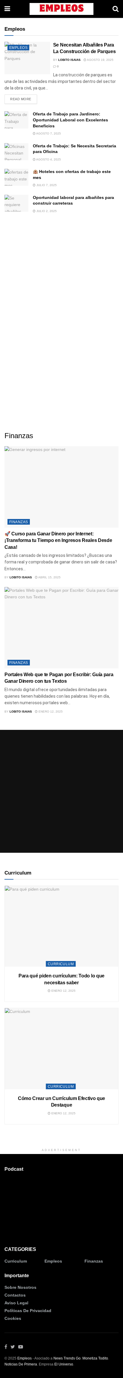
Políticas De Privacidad (27, 1310)
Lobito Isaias (69, 59)
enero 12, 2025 (50, 711)
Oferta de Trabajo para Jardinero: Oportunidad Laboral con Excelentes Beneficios (70, 120)
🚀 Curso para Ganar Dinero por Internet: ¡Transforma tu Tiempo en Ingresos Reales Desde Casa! (58, 540)
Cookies (12, 1318)
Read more (20, 99)
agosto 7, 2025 (48, 133)
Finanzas (18, 522)
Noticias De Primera (20, 1364)
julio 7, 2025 (46, 185)
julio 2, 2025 (46, 211)
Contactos (15, 1295)
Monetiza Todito (95, 1358)
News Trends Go (67, 1358)
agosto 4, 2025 (48, 159)
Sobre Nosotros (20, 1287)
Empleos (18, 48)
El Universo (63, 1364)
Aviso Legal (16, 1302)
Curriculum (61, 964)
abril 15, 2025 (49, 577)
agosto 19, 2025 (99, 59)
